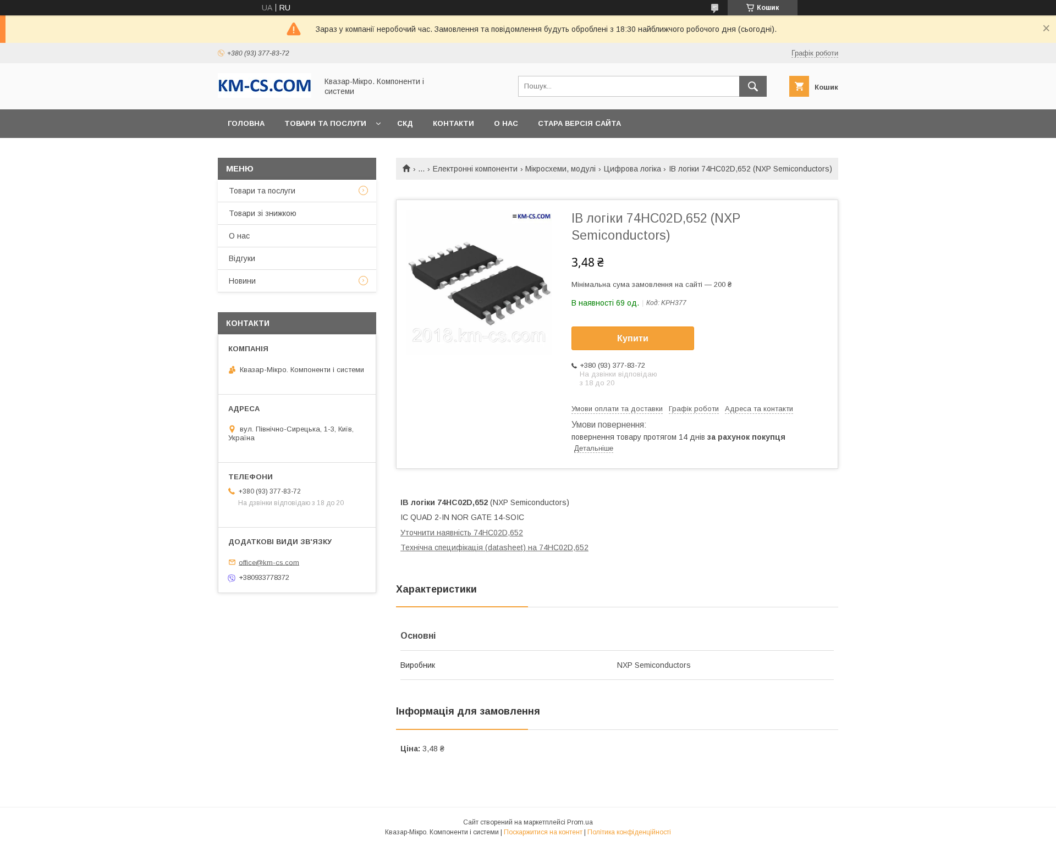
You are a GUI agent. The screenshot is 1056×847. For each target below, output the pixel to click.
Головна (246, 123)
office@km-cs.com (269, 562)
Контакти (453, 123)
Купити (632, 338)
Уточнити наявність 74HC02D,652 (461, 532)
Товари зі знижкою (262, 213)
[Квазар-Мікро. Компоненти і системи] (264, 95)
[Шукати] (753, 86)
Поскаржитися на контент (543, 832)
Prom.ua (580, 822)
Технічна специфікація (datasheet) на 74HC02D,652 (494, 547)
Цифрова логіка (632, 168)
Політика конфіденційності (629, 832)
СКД (405, 123)
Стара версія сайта (579, 123)
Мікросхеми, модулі (560, 168)
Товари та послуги (325, 123)
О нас (506, 123)
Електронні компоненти (475, 168)
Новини (242, 280)
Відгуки (242, 258)
